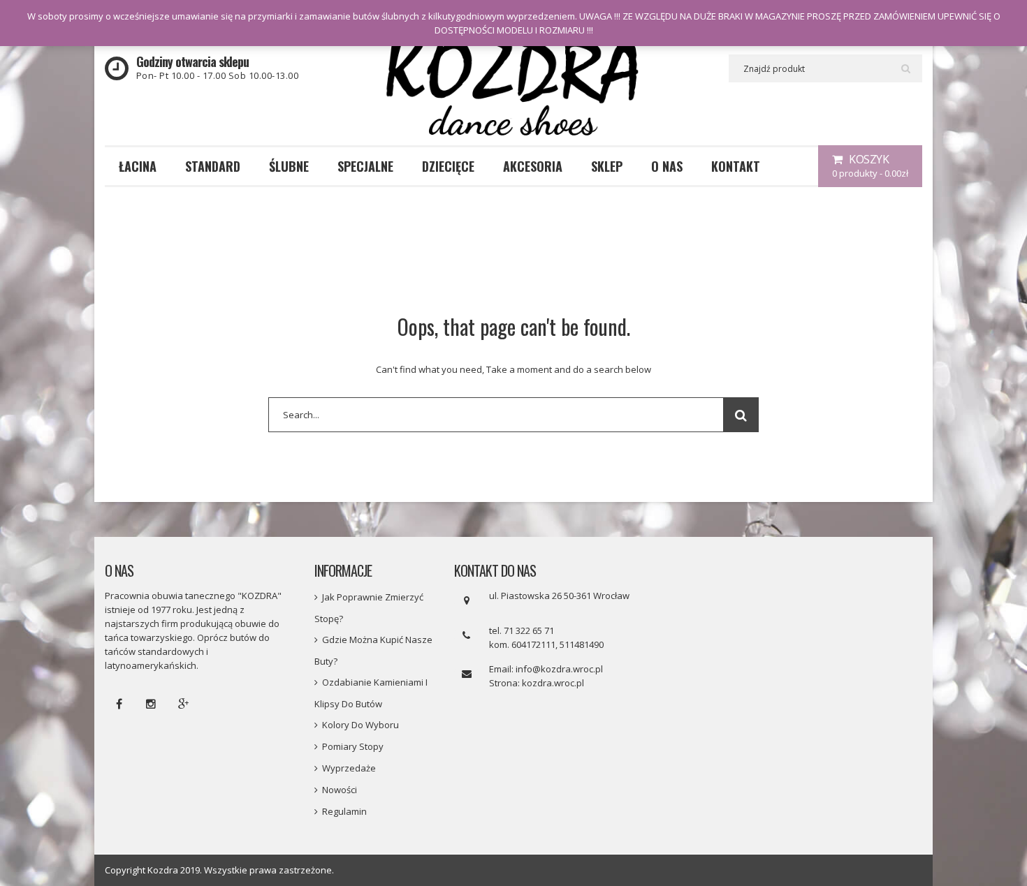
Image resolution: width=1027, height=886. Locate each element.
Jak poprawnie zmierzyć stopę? (368, 608)
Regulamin (344, 811)
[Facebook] (119, 704)
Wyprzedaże (349, 768)
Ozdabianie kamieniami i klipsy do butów (371, 693)
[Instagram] (151, 704)
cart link (870, 166)
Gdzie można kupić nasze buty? (373, 650)
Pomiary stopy (353, 746)
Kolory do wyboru (360, 724)
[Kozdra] (513, 86)
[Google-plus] (183, 704)
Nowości (339, 789)
